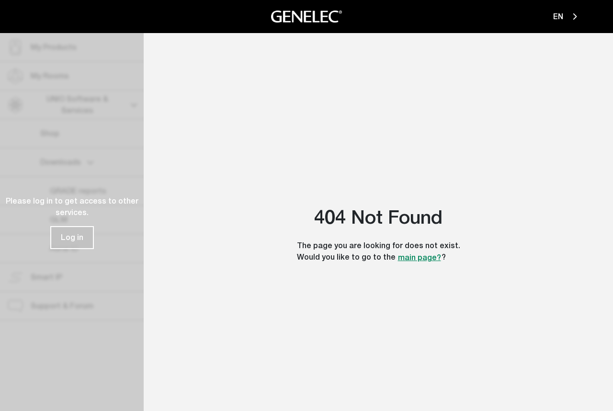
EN (559, 16)
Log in (72, 237)
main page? (419, 257)
